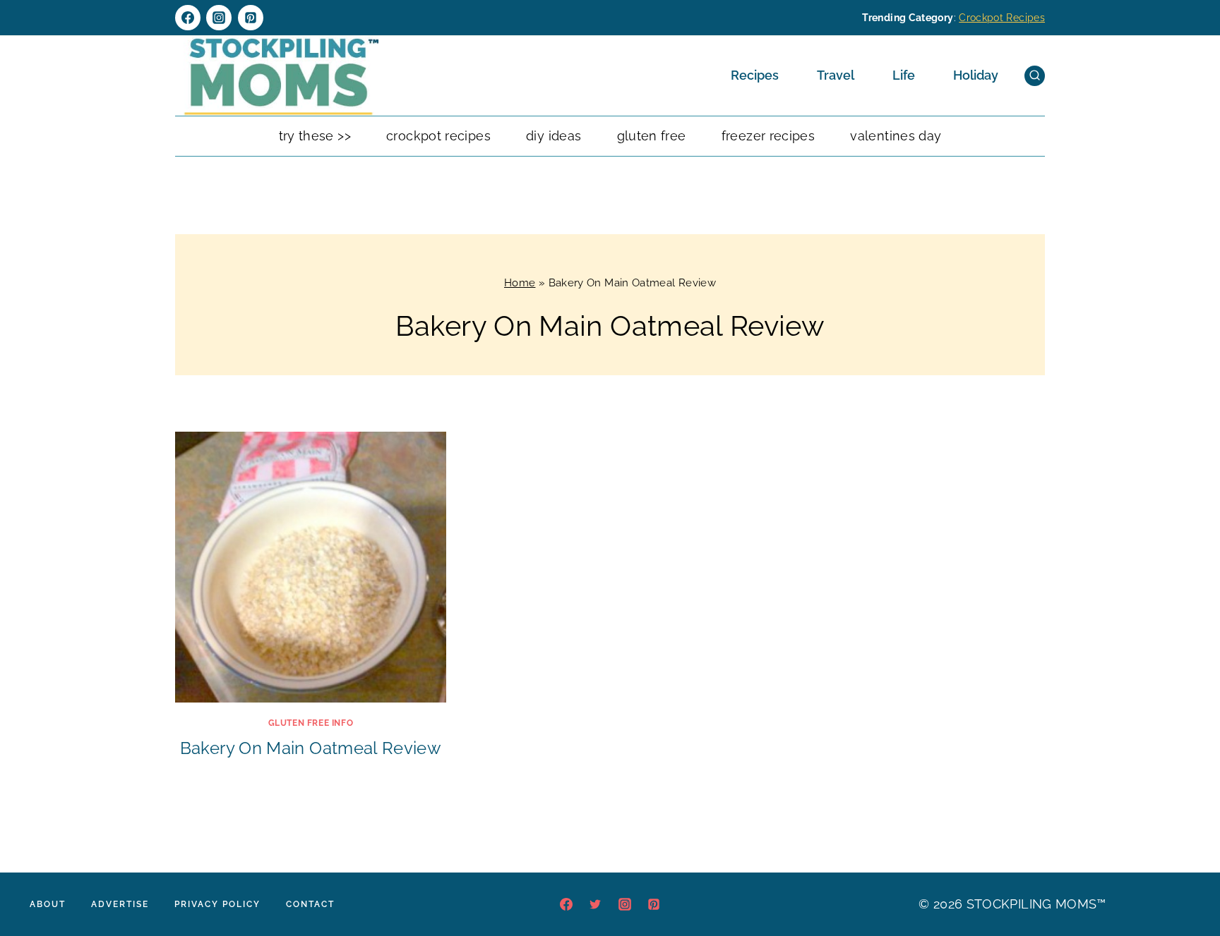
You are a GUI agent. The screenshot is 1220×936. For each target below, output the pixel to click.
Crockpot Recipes (1002, 17)
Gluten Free (651, 135)
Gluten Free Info (311, 723)
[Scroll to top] (1187, 882)
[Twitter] (595, 904)
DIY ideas (553, 135)
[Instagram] (219, 17)
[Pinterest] (250, 17)
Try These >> (315, 135)
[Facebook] (188, 17)
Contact (310, 904)
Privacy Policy (217, 904)
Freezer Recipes (768, 135)
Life (903, 75)
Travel (835, 75)
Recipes (755, 75)
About (48, 904)
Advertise (120, 904)
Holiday (975, 75)
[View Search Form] (1034, 76)
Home (519, 282)
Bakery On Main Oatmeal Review (310, 748)
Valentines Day (895, 135)
